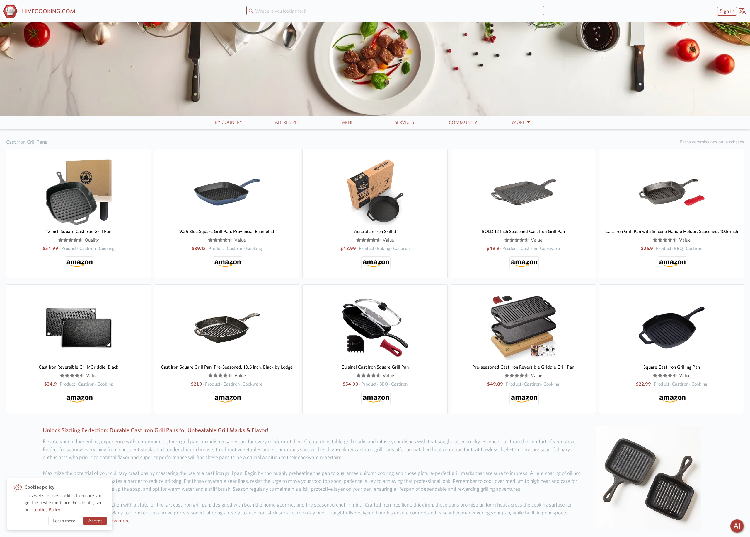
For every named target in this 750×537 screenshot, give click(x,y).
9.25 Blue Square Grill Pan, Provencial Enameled (226, 231)
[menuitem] (726, 11)
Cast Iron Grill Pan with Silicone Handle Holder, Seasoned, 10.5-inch (671, 231)
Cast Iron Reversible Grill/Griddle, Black (78, 367)
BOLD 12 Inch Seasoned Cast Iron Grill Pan (523, 231)
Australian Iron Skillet (375, 231)
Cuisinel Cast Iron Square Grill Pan (375, 367)
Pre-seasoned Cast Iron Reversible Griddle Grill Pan (523, 367)
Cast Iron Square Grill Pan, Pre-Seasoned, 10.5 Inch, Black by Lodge (227, 367)
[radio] (60, 240)
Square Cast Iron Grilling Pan (671, 367)
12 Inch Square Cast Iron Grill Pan (78, 231)
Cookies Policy (46, 510)
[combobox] (395, 11)
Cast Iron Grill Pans (26, 141)
